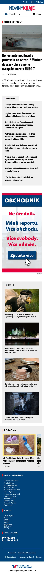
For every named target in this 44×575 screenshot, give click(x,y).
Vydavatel (12, 553)
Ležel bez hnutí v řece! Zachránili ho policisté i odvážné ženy (19, 178)
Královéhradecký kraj (12, 489)
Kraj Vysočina (9, 487)
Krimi (6, 517)
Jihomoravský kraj (10, 485)
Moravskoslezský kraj (12, 494)
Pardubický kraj (9, 498)
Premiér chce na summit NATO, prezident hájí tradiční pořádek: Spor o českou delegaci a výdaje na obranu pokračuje (21, 159)
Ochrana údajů (10, 557)
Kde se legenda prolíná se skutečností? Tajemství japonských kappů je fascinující (20, 316)
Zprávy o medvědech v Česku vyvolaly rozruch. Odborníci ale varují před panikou (21, 105)
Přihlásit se (39, 2)
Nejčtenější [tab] (11, 98)
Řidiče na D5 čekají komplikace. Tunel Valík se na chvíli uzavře (22, 169)
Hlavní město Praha (11, 481)
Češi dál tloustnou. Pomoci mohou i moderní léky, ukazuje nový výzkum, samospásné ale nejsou (19, 125)
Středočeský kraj (10, 503)
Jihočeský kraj (9, 483)
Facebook (23, 2)
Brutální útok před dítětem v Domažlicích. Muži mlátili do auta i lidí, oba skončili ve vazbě (21, 148)
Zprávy (6, 528)
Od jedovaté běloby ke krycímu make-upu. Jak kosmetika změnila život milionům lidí (21, 385)
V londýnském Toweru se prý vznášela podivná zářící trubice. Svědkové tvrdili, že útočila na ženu (21, 350)
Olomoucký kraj (10, 496)
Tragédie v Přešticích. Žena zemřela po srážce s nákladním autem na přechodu (20, 114)
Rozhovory (8, 524)
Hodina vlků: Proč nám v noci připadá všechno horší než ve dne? (19, 419)
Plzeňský (12, 14)
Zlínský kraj (8, 505)
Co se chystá (8, 516)
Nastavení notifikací (26, 557)
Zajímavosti (8, 526)
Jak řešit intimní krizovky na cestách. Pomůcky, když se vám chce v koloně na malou (18, 460)
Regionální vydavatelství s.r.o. (25, 570)
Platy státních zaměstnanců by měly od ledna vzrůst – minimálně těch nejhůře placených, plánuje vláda (20, 136)
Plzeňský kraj (9, 501)
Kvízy (6, 519)
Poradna (7, 521)
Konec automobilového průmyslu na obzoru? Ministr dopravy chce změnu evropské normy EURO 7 (22, 62)
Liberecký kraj (9, 492)
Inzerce (39, 557)
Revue (6, 522)
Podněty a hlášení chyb (27, 553)
